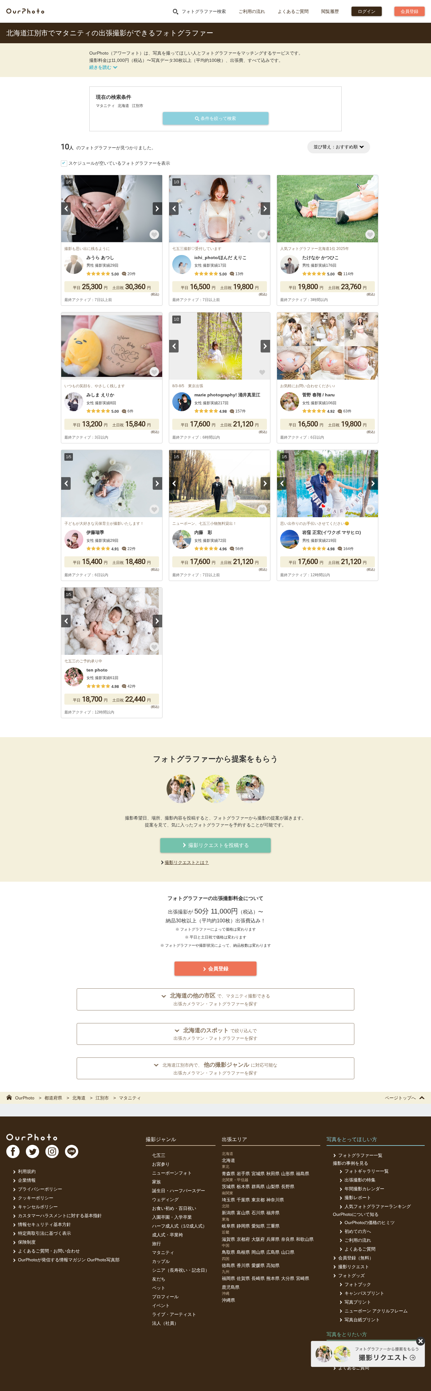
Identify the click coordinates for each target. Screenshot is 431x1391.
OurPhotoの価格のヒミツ (370, 1222)
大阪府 (258, 1239)
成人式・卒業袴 (167, 1234)
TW (32, 1151)
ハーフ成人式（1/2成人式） (179, 1225)
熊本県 (273, 1278)
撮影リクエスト (353, 1266)
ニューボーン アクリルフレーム (376, 1310)
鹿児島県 (230, 1287)
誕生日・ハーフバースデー (178, 1190)
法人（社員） (165, 1323)
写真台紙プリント (362, 1319)
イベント (161, 1305)
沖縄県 (228, 1300)
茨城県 (228, 1186)
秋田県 (273, 1173)
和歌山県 (305, 1239)
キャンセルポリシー (38, 1206)
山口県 (287, 1252)
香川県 (243, 1265)
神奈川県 (275, 1199)
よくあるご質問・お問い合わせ (49, 1250)
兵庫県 (273, 1239)
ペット (158, 1287)
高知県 (273, 1265)
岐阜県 (228, 1225)
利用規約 (27, 1171)
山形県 (287, 1173)
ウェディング (165, 1199)
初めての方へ (358, 1231)
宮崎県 (302, 1278)
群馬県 (258, 1186)
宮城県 (258, 1173)
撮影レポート (358, 1197)
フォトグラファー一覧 (360, 1155)
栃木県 (243, 1186)
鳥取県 (228, 1252)
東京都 (258, 1199)
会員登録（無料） (356, 1257)
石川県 (258, 1212)
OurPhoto (31, 1137)
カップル (161, 1261)
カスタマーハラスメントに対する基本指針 (60, 1215)
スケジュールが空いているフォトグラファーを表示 (119, 163)
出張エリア (234, 1139)
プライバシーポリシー (40, 1189)
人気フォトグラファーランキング (378, 1206)
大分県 (287, 1278)
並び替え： (336, 146)
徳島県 (228, 1265)
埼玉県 (228, 1199)
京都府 (243, 1239)
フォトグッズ (351, 1275)
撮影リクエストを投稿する (218, 845)
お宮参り (161, 1164)
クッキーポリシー (35, 1197)
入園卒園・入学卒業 (172, 1217)
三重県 (273, 1225)
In (52, 1151)
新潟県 (228, 1212)
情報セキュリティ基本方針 (44, 1224)
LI (71, 1151)
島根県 (243, 1252)
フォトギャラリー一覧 (367, 1171)
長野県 (287, 1186)
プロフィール (165, 1296)
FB (13, 1151)
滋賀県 (228, 1239)
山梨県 (273, 1186)
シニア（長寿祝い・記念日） (181, 1270)
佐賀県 (243, 1278)
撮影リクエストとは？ (187, 862)
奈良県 (287, 1239)
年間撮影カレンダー (364, 1188)
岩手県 (243, 1173)
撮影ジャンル (161, 1139)
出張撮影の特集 (360, 1179)
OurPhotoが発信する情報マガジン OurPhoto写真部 (69, 1259)
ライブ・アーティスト (174, 1314)
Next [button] (157, 208)
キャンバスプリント (364, 1293)
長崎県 (258, 1278)
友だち (158, 1278)
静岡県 (243, 1225)
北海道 (228, 1160)
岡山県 (258, 1252)
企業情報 (27, 1180)
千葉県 (243, 1199)
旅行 (156, 1243)
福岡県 (228, 1278)
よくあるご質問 (293, 11)
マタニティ (163, 1252)
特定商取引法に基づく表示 (44, 1233)
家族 (156, 1181)
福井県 (273, 1212)
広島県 (273, 1252)
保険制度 (27, 1242)
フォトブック (358, 1284)
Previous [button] (66, 208)
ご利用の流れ (252, 11)
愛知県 (258, 1225)
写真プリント (358, 1302)
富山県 (243, 1212)
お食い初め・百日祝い (174, 1208)
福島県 (302, 1173)
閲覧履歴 (330, 11)
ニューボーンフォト (172, 1172)
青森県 (228, 1173)
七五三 (158, 1155)
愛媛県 (258, 1265)
